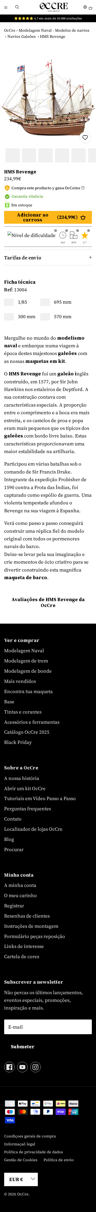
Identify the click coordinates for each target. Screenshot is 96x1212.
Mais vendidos (20, 681)
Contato (13, 818)
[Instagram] (35, 1067)
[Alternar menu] (5, 7)
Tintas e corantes (22, 711)
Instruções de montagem (31, 926)
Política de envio (59, 1159)
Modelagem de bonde (28, 671)
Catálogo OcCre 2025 (26, 732)
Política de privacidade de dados (33, 1152)
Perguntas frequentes (27, 808)
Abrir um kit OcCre (25, 788)
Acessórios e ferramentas (31, 722)
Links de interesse (24, 946)
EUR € (16, 1179)
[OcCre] (54, 7)
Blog (9, 839)
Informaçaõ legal (19, 1144)
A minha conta (20, 885)
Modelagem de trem (26, 660)
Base (9, 701)
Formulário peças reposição (34, 936)
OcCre (9, 30)
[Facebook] (9, 1067)
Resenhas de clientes (27, 915)
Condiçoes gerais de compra (30, 1136)
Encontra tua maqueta (28, 691)
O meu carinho (20, 895)
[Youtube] (22, 1067)
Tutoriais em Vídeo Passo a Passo (40, 798)
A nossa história (21, 778)
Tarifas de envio (22, 257)
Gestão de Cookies (20, 1159)
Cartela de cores (21, 956)
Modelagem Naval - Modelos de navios (54, 30)
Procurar (14, 849)
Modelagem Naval (24, 650)
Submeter (23, 1046)
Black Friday (18, 742)
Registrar (14, 905)
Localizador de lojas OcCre (33, 829)
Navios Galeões (21, 36)
